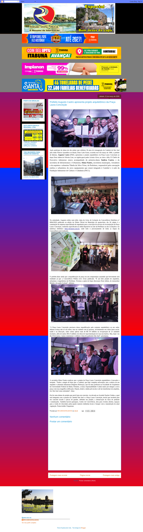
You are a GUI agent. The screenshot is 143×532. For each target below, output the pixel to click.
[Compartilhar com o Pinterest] (94, 411)
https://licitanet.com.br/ (72, 229)
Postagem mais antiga (111, 475)
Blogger (83, 528)
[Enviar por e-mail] (86, 411)
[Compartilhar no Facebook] (92, 411)
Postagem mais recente (58, 475)
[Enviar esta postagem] (82, 411)
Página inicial (85, 475)
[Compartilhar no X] (90, 411)
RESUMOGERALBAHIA (31, 520)
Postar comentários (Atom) (87, 480)
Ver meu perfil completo (29, 523)
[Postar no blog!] (88, 411)
